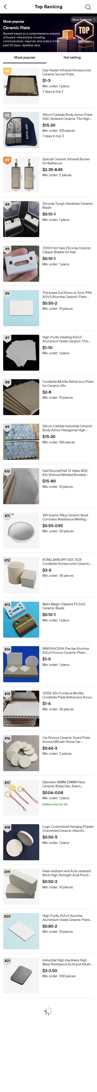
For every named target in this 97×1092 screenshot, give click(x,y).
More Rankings (82, 19)
